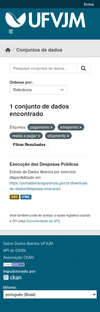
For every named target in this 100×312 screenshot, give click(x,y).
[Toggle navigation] (10, 31)
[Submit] (83, 68)
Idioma (9, 287)
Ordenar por (20, 82)
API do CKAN (14, 250)
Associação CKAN (18, 257)
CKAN (12, 277)
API (14, 220)
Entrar (89, 4)
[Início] (8, 49)
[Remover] (51, 127)
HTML (26, 197)
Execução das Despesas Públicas (44, 164)
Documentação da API (42, 220)
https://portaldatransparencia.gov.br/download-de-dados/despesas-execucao (49, 185)
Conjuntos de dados (39, 49)
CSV (14, 197)
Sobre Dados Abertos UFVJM (28, 243)
